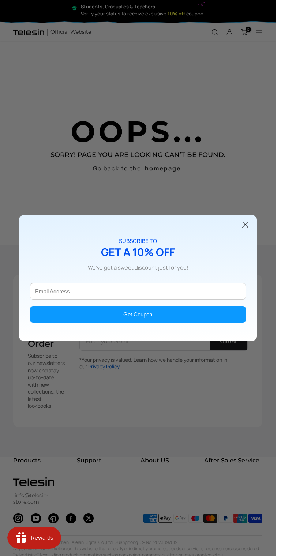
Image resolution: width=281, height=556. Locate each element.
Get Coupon (137, 314)
